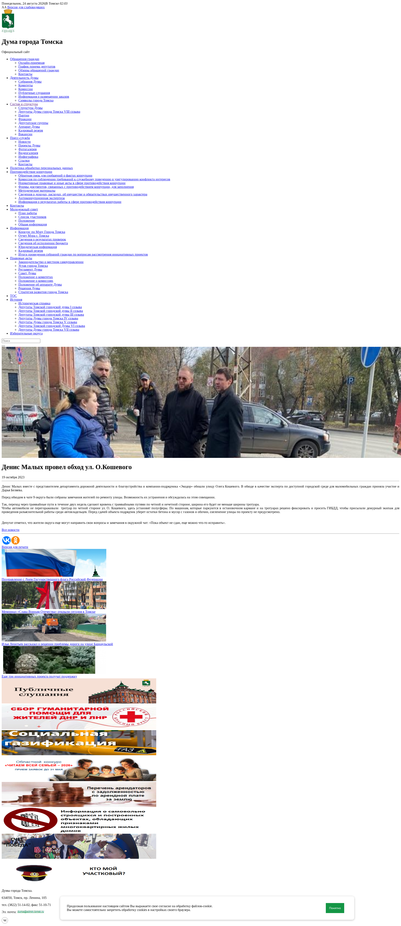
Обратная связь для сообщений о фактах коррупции (55, 175)
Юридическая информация (37, 247)
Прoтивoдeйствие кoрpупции (31, 172)
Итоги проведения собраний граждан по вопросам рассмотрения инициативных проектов (83, 254)
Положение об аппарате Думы (40, 284)
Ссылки (24, 160)
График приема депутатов (36, 66)
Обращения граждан (24, 59)
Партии (23, 115)
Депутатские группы (33, 123)
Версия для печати (15, 547)
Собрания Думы (30, 81)
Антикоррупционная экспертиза (41, 198)
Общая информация (32, 224)
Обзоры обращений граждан (38, 70)
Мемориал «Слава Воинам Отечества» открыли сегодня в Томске (48, 611)
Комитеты (25, 85)
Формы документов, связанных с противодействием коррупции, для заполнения (76, 187)
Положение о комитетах (35, 277)
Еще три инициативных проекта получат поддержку (39, 676)
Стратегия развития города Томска (43, 292)
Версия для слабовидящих (26, 7)
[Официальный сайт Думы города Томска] (8, 31)
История (16, 299)
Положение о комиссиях (35, 280)
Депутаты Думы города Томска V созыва (47, 322)
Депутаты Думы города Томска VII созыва (48, 329)
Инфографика (28, 156)
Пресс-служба (20, 138)
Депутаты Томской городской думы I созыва (50, 307)
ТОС (13, 296)
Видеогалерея (28, 153)
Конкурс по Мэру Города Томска (41, 232)
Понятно (335, 908)
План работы (27, 213)
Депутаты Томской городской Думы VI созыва (51, 326)
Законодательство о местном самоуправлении (51, 262)
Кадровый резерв (30, 130)
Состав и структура (24, 104)
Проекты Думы (29, 145)
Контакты (25, 74)
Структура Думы (30, 108)
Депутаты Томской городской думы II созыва (50, 311)
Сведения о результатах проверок (42, 239)
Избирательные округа (26, 333)
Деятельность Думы (24, 78)
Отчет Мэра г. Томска (33, 235)
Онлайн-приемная (31, 63)
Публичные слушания (34, 93)
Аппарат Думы (29, 126)
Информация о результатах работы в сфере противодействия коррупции (69, 202)
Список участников (32, 217)
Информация (19, 228)
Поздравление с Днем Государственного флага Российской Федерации (52, 579)
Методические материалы (36, 190)
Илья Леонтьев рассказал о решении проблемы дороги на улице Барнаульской (57, 644)
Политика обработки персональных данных (41, 168)
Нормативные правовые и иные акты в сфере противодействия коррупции (72, 183)
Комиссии (25, 89)
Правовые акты (21, 258)
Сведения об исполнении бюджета (43, 243)
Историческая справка (34, 303)
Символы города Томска (35, 100)
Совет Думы (27, 273)
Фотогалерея (27, 149)
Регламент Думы (30, 269)
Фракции (25, 119)
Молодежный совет (24, 209)
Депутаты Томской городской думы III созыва (51, 314)
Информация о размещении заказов (43, 96)
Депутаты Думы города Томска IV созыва (48, 318)
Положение (26, 220)
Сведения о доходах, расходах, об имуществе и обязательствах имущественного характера (82, 194)
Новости (24, 141)
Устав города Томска (33, 265)
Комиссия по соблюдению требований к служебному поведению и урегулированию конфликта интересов (94, 179)
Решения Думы (29, 288)
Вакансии (25, 134)
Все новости (10, 530)
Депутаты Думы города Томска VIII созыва (49, 111)
